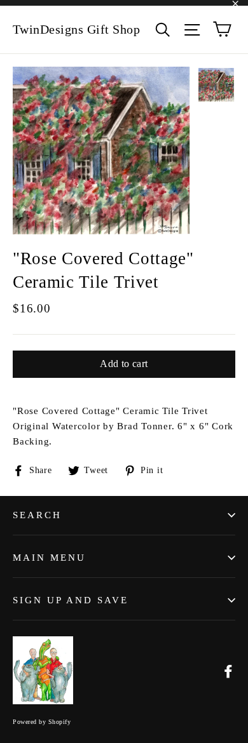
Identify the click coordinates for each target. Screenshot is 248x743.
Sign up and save (70, 600)
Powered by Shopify (42, 721)
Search (37, 515)
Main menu (49, 557)
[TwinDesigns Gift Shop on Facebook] (228, 670)
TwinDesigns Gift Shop (77, 29)
